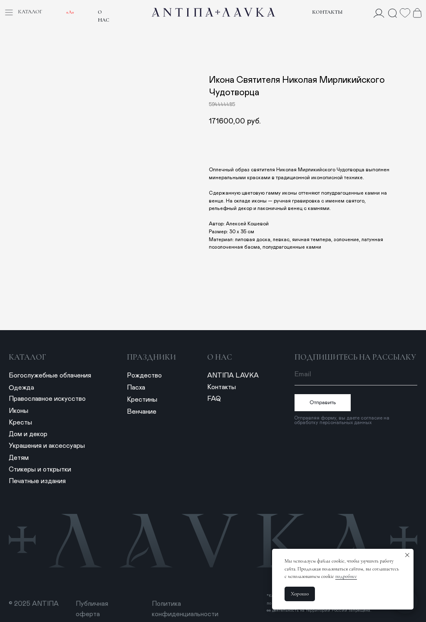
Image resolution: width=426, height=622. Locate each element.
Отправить (323, 402)
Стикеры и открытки (40, 469)
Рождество (144, 375)
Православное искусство (47, 398)
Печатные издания (37, 481)
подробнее (346, 576)
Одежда (21, 387)
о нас (219, 357)
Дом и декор (28, 434)
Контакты (327, 12)
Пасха (136, 387)
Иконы (18, 410)
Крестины (142, 399)
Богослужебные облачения (50, 375)
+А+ (70, 12)
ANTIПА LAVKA (233, 375)
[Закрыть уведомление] (407, 555)
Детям (19, 457)
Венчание (141, 411)
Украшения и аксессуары (47, 445)
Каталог (27, 357)
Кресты (20, 422)
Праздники (151, 357)
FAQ (214, 398)
